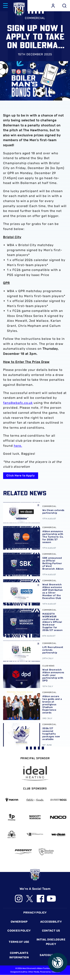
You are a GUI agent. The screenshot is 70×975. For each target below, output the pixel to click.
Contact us (51, 930)
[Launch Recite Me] (57, 962)
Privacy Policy (34, 912)
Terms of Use (19, 942)
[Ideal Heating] (35, 773)
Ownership (19, 921)
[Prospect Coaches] (23, 851)
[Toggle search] (64, 5)
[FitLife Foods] (35, 800)
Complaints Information (19, 955)
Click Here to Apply (20, 475)
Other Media (33, 972)
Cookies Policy (19, 930)
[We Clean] (58, 834)
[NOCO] (58, 817)
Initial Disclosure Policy (51, 942)
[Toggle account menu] (53, 5)
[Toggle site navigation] (5, 5)
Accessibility (51, 921)
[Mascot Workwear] (35, 817)
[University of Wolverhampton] (35, 834)
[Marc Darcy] (11, 834)
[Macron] (11, 799)
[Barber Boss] (58, 800)
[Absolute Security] (46, 851)
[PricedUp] (11, 817)
